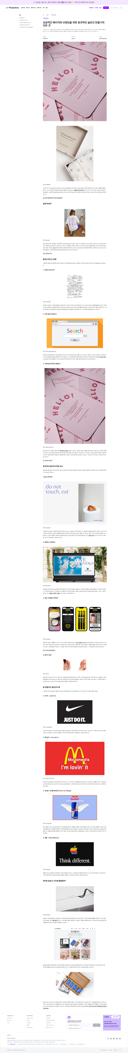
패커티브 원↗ (49, 1027)
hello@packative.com (110, 1023)
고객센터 (29, 1023)
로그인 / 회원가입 (114, 7)
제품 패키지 (55, 920)
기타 (43, 7)
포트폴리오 (91, 7)
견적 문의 (106, 7)
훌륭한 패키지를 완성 (79, 190)
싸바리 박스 (39, 7)
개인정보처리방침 (50, 1020)
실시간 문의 (115, 1017)
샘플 (46, 7)
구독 (97, 1025)
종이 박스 (28, 7)
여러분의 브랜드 (64, 450)
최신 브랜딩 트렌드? (47, 460)
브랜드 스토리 (30, 1018)
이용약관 (48, 1023)
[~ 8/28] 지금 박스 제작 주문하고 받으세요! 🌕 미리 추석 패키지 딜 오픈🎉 (64, 2)
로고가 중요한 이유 (47, 253)
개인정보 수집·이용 (72, 1028)
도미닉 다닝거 (12, 1044)
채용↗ (28, 1025)
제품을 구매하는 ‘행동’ (54, 593)
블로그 (100, 7)
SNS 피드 (91, 535)
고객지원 (96, 7)
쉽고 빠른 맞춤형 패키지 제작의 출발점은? (53, 198)
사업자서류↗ (30, 1027)
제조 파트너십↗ (50, 1025)
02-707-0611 (108, 1021)
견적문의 (48, 1018)
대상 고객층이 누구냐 (81, 642)
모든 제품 (23, 7)
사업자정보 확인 (63, 1044)
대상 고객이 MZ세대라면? (49, 650)
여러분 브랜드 (102, 357)
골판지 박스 (33, 7)
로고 (54, 248)
